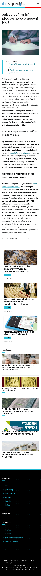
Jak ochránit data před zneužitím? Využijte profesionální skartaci (17, 269)
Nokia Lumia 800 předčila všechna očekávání (19, 333)
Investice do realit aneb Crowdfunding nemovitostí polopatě (17, 454)
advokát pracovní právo (20, 153)
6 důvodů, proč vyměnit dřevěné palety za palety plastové (20, 433)
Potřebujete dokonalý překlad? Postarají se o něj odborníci (18, 411)
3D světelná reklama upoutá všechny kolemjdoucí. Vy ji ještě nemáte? (18, 367)
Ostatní (36, 239)
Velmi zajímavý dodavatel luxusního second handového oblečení (19, 301)
